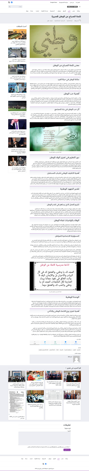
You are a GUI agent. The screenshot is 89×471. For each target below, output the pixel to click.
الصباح (78, 349)
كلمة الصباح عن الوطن (43, 349)
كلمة (57, 349)
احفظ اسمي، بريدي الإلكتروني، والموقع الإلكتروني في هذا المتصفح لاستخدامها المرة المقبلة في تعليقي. (48, 446)
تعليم (48, 20)
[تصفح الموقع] (79, 6)
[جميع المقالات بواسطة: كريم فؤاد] (76, 359)
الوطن (74, 349)
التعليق (69, 431)
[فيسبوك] (12, 2)
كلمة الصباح (52, 349)
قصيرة (61, 349)
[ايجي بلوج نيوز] (72, 6)
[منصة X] (9, 2)
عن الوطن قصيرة (68, 349)
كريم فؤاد (76, 20)
